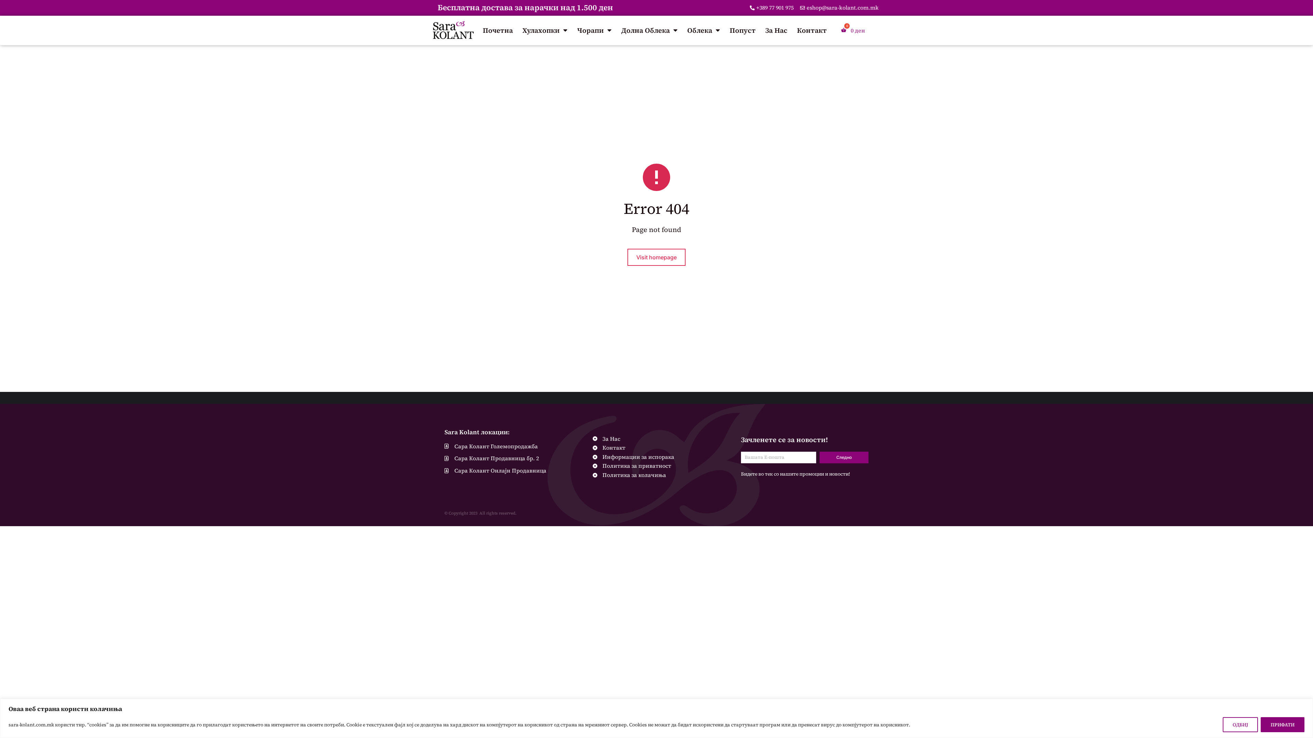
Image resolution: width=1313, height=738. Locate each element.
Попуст (743, 30)
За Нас (776, 30)
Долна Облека (645, 30)
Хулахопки (541, 30)
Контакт (812, 30)
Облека (699, 30)
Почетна (498, 30)
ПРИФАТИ (1283, 724)
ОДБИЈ (1240, 724)
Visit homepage (656, 257)
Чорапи (590, 30)
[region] (656, 718)
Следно (844, 457)
